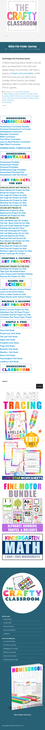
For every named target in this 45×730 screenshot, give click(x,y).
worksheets (10, 100)
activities (6, 96)
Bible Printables (8, 94)
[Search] (39, 36)
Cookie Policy (7, 623)
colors (4, 98)
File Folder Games (32, 94)
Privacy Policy (7, 619)
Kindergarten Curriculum (10, 648)
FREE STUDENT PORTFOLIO (22, 715)
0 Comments (8, 102)
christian (27, 96)
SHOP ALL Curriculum (9, 652)
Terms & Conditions (9, 630)
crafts (8, 98)
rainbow (30, 98)
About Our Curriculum (9, 656)
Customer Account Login (10, 659)
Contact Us (6, 634)
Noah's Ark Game (16, 98)
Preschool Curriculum (9, 645)
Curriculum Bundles (9, 641)
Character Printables (20, 94)
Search (4, 381)
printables (25, 98)
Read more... (5, 105)
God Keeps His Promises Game (16, 58)
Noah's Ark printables (22, 73)
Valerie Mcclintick (24, 92)
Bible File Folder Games (17, 96)
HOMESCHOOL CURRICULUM (15, 148)
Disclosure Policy (8, 626)
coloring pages (34, 96)
